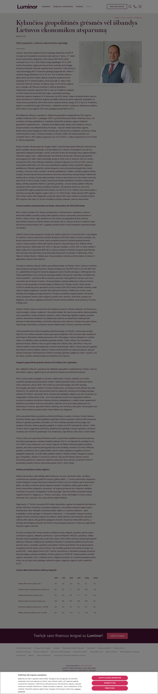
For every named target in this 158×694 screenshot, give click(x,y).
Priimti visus (110, 688)
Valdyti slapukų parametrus (110, 678)
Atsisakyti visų (109, 683)
